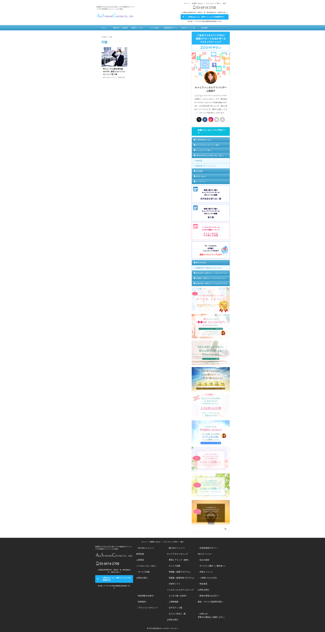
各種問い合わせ (197, 3)
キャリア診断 (174, 566)
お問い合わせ (201, 176)
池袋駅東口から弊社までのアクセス (209, 268)
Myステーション (205, 554)
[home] (222, 119)
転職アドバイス (137, 28)
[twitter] (199, 119)
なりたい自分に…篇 (177, 613)
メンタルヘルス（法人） (146, 566)
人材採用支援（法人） (204, 140)
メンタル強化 (154, 28)
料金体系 (203, 584)
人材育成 (140, 560)
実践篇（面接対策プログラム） (182, 578)
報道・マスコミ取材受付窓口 (210, 601)
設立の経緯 (204, 560)
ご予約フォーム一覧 (187, 28)
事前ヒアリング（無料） (179, 560)
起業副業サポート (170, 28)
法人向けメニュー (145, 548)
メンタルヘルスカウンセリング (180, 590)
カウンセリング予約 (213, 3)
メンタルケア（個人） (204, 150)
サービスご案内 (206, 566)
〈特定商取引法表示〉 (145, 595)
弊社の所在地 (201, 263)
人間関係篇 (173, 601)
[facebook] (204, 119)
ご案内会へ (219, 566)
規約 (224, 3)
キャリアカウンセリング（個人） (208, 145)
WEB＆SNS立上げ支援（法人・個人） (210, 155)
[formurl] (216, 119)
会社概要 (204, 28)
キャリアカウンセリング (177, 554)
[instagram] (210, 119)
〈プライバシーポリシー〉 (147, 607)
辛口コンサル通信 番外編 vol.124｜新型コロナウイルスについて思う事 (114, 71)
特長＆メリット (206, 572)
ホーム (186, 3)
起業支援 (199, 161)
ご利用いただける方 (208, 578)
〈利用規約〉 (142, 601)
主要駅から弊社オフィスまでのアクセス (211, 278)
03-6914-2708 (205, 8)
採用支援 (140, 554)
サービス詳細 (144, 572)
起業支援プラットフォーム (205, 166)
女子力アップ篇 (175, 607)
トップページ (201, 181)
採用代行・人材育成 (120, 28)
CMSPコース (174, 584)
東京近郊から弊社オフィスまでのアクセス (211, 273)
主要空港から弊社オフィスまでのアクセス (211, 283)
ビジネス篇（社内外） (178, 595)
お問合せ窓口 (142, 578)
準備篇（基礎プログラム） (180, 572)
